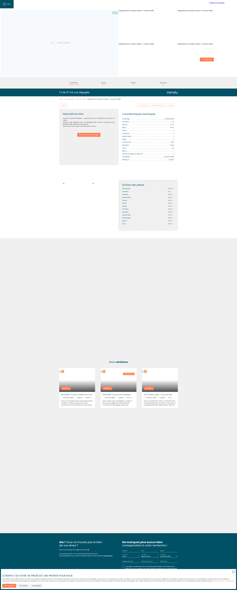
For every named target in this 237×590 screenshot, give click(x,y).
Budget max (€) (127, 561)
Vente (61, 99)
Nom (142, 551)
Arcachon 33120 (80, 99)
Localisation (163, 554)
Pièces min (163, 561)
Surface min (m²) (147, 561)
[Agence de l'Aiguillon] (222, 4)
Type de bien (144, 554)
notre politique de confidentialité (223, 581)
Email (162, 551)
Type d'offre (125, 554)
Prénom (124, 551)
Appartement (69, 99)
